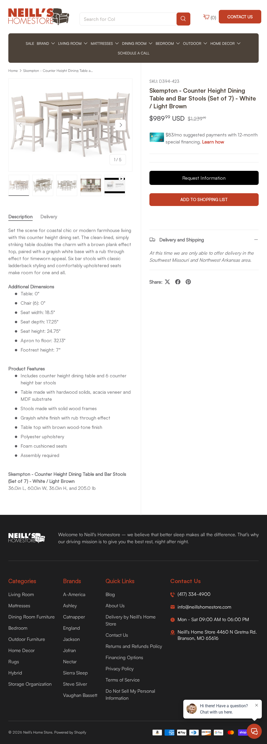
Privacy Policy (120, 668)
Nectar (70, 661)
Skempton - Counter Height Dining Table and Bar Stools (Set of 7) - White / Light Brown (58, 70)
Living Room (21, 594)
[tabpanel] (70, 359)
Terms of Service (123, 680)
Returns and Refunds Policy (134, 646)
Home (13, 70)
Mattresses (19, 605)
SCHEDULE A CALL (133, 53)
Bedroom (17, 628)
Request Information (204, 178)
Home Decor (21, 650)
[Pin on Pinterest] (188, 282)
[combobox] (135, 19)
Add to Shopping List (204, 199)
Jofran (69, 650)
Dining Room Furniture (31, 617)
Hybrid (15, 673)
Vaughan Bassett (80, 695)
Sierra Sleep (75, 673)
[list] (70, 125)
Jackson (71, 639)
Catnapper (74, 617)
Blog (110, 594)
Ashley (70, 605)
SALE (30, 43)
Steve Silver (75, 684)
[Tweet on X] (167, 282)
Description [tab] (20, 216)
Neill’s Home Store (37, 732)
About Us (115, 605)
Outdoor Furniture (26, 639)
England (71, 628)
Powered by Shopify (70, 732)
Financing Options (124, 657)
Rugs (13, 661)
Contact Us (240, 16)
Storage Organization (30, 684)
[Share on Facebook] (178, 282)
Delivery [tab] (48, 216)
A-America (74, 594)
